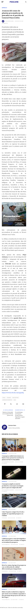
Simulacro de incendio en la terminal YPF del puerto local (7, 414)
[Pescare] (14, 2)
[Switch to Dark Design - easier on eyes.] (26, 2)
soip (15, 400)
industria (9, 397)
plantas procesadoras (7, 400)
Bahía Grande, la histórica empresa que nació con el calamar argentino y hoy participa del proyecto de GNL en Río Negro (14, 594)
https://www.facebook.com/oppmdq (13, 393)
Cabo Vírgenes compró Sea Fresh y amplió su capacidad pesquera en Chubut (13, 513)
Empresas (4, 7)
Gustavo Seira (10, 21)
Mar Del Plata (15, 397)
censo (4, 397)
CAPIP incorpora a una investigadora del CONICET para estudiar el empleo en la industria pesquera (14, 540)
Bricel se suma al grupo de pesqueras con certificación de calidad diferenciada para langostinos (14, 567)
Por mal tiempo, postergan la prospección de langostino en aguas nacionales (20, 415)
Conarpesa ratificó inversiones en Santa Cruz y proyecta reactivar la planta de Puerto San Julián (13, 458)
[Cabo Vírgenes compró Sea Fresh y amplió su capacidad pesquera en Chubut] (14, 501)
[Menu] (2, 2)
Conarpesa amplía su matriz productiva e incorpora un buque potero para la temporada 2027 (12, 485)
